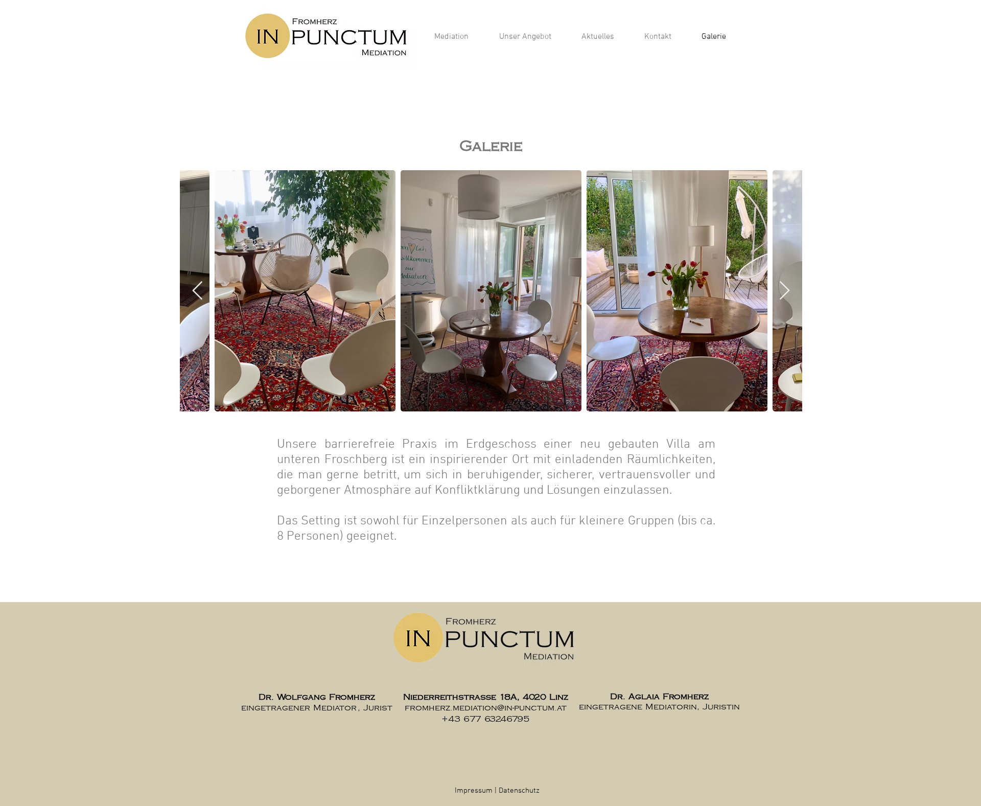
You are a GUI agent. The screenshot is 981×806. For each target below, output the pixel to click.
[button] (451, 37)
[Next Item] (784, 291)
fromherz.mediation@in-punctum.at (486, 707)
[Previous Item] (197, 291)
